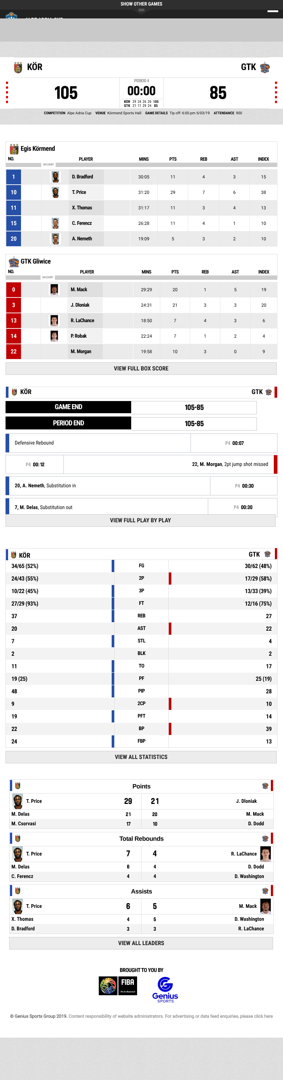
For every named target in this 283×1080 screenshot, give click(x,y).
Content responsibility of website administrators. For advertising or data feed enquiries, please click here (171, 1016)
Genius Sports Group (165, 989)
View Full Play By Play (140, 520)
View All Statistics (141, 756)
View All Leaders (141, 943)
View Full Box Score (141, 368)
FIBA (118, 989)
